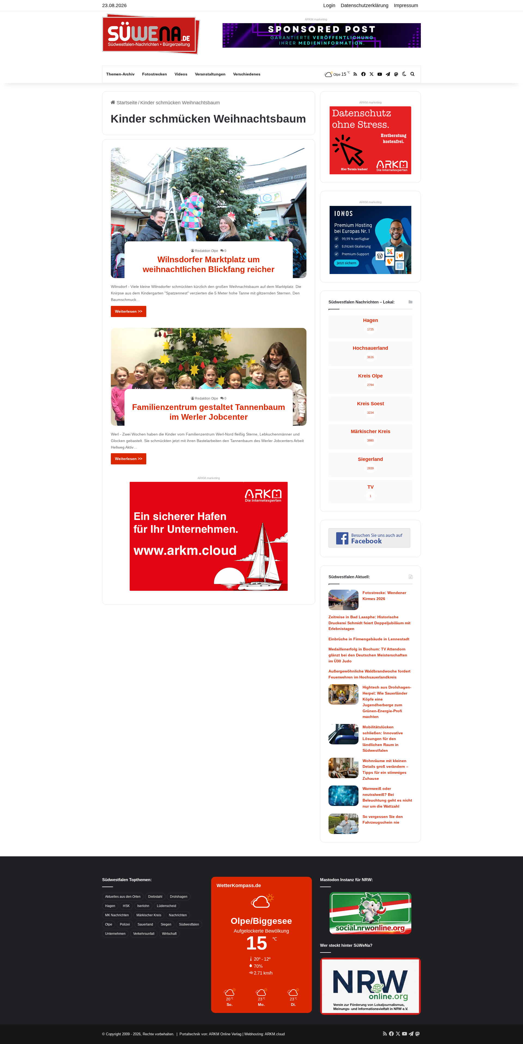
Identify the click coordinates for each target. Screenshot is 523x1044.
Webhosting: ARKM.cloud (264, 1034)
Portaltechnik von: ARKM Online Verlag (210, 1034)
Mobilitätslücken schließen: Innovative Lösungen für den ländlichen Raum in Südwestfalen (383, 739)
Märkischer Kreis (148, 915)
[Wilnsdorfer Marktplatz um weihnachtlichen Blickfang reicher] (209, 213)
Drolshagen (178, 897)
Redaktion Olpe (206, 251)
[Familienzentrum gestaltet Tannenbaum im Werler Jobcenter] (209, 377)
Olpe (108, 924)
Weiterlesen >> (128, 311)
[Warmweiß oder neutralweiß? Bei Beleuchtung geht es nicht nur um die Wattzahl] (343, 796)
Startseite (126, 102)
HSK (126, 906)
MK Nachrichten (117, 915)
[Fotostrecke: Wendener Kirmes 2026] (343, 600)
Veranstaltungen (210, 74)
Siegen (166, 924)
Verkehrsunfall (143, 934)
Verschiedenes (246, 74)
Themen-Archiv (120, 74)
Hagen (110, 906)
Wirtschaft (169, 934)
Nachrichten (178, 915)
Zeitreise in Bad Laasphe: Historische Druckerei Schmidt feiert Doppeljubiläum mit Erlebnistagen (370, 623)
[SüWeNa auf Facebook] (369, 546)
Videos (181, 74)
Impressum (406, 5)
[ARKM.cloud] (209, 536)
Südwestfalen (189, 924)
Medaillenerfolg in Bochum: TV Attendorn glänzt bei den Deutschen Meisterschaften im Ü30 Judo (368, 655)
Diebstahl (155, 897)
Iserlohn (143, 906)
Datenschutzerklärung (364, 5)
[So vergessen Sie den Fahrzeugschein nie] (343, 824)
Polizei (125, 924)
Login (329, 5)
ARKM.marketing (316, 19)
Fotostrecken (154, 74)
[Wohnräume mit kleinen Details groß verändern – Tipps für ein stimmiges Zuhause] (343, 768)
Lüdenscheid (166, 906)
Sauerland (145, 924)
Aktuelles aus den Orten (123, 897)
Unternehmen (115, 934)
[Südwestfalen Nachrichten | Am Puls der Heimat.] (151, 34)
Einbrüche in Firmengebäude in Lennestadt (369, 639)
